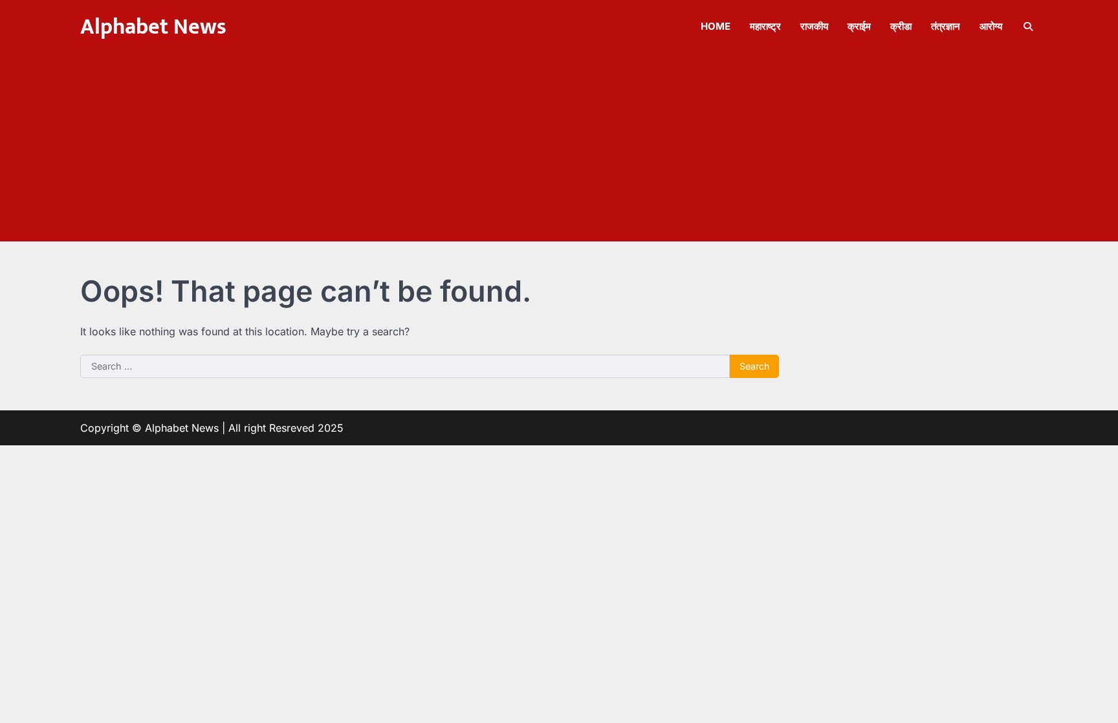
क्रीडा (901, 26)
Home (715, 26)
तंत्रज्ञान (945, 26)
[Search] (1028, 26)
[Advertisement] (559, 150)
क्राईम (859, 26)
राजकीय (814, 26)
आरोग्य (991, 26)
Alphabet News (153, 27)
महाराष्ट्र (765, 26)
